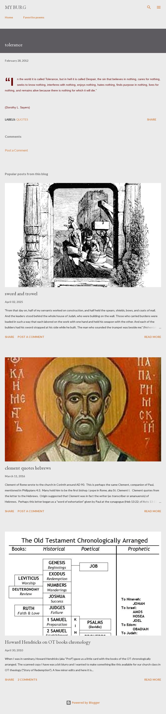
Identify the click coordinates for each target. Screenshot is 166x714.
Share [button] (151, 119)
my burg (15, 7)
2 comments (27, 679)
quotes (22, 119)
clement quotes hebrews (28, 468)
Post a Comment (16, 150)
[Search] (149, 7)
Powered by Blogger (85, 702)
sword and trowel (21, 293)
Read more (152, 336)
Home (9, 17)
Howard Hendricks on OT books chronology (47, 642)
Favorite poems (33, 17)
